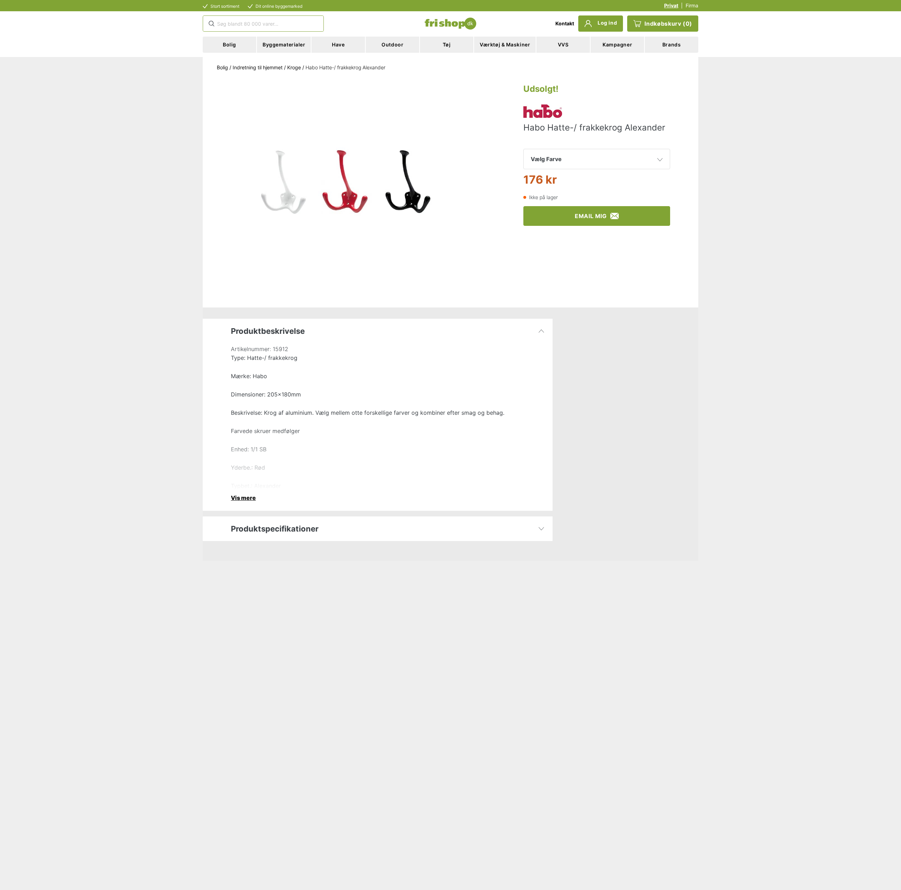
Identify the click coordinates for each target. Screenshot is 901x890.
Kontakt (564, 23)
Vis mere (243, 497)
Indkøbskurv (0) (668, 23)
